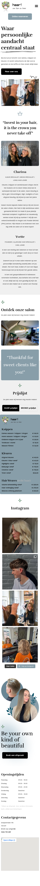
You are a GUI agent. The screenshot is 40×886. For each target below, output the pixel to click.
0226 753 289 (6, 832)
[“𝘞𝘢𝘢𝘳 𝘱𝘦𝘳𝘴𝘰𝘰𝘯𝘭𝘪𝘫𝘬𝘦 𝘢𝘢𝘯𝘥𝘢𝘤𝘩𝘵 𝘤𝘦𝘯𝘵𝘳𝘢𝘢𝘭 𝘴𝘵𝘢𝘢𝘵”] (20, 608)
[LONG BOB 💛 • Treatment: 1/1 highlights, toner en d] (20, 535)
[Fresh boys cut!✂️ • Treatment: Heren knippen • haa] (20, 572)
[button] (36, 6)
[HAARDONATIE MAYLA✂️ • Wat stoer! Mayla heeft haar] (20, 644)
